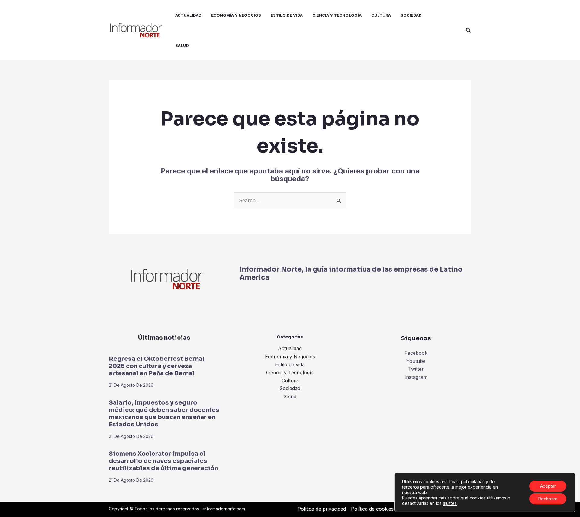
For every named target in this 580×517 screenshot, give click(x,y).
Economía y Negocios (290, 357)
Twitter (416, 369)
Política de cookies (372, 509)
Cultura (290, 380)
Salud (289, 396)
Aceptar (548, 486)
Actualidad (290, 348)
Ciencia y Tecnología (290, 373)
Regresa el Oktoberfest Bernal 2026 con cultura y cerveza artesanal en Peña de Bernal (157, 366)
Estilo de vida (290, 364)
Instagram (415, 377)
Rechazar (547, 498)
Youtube (416, 361)
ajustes (450, 503)
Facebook (415, 353)
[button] (468, 30)
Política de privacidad (322, 509)
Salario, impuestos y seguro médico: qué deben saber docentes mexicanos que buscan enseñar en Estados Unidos (164, 413)
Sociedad (289, 388)
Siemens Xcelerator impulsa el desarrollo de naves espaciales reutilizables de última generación (163, 461)
